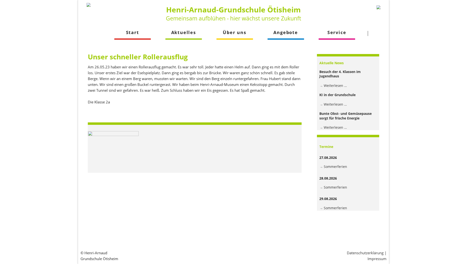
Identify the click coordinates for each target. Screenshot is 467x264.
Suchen (377, 33)
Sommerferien (335, 166)
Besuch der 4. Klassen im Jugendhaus (340, 73)
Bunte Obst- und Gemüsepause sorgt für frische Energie (345, 115)
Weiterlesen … (335, 85)
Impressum (377, 258)
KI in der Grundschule (337, 94)
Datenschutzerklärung (365, 252)
